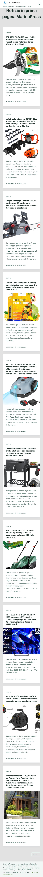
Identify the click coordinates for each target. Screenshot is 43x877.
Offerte (8, 33)
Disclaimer (34, 872)
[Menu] (39, 4)
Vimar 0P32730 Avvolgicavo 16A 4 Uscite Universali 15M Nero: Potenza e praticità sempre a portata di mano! (21, 698)
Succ (35, 854)
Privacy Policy (7, 874)
